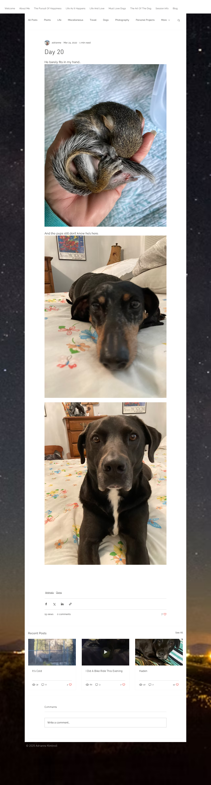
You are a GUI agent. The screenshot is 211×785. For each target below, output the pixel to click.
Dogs (106, 20)
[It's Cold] (52, 652)
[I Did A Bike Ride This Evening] (105, 652)
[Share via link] (70, 604)
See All (179, 632)
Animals (49, 592)
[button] (178, 20)
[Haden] (159, 652)
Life (59, 20)
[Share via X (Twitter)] (54, 604)
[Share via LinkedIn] (62, 604)
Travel (93, 20)
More (164, 20)
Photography (122, 20)
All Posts (32, 20)
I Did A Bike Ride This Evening (104, 671)
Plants (47, 20)
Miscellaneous (75, 20)
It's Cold (37, 671)
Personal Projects (145, 20)
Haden (143, 671)
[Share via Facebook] (46, 604)
